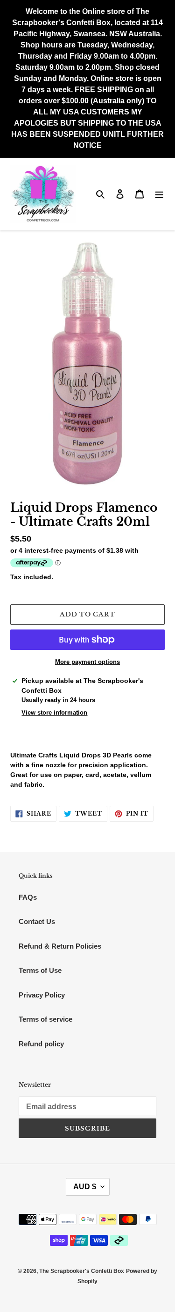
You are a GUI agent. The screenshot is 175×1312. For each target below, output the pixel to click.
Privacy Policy (42, 995)
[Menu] (159, 194)
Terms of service (45, 1019)
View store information (54, 712)
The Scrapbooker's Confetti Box (81, 1271)
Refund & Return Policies (60, 946)
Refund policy (41, 1044)
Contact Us (37, 921)
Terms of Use (40, 970)
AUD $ (84, 1187)
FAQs (28, 897)
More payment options (87, 661)
